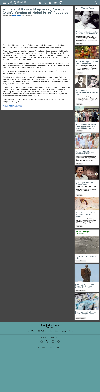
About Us (31, 331)
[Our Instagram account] (52, 341)
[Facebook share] (40, 2)
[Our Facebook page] (41, 341)
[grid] (87, 278)
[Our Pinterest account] (58, 341)
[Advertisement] (37, 30)
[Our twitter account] (47, 341)
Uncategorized (16, 15)
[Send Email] (50, 2)
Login (64, 331)
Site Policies (42, 331)
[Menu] (4, 2)
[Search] (95, 2)
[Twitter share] (45, 2)
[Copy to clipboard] (55, 2)
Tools (71, 331)
